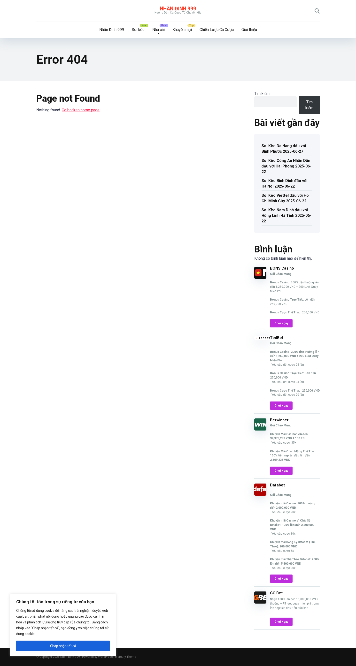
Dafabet (277, 485)
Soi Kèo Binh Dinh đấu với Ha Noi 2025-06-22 (284, 183)
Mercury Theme (125, 656)
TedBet (276, 337)
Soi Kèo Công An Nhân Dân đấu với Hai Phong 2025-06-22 (286, 166)
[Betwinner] (260, 429)
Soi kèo (138, 29)
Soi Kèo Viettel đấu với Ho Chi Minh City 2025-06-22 (285, 198)
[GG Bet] (260, 602)
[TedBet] (262, 338)
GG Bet (276, 593)
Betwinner (279, 420)
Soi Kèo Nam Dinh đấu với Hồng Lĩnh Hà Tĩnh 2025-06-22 (286, 215)
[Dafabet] (260, 494)
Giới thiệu (249, 29)
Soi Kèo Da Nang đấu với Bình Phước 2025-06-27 (284, 149)
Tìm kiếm (262, 93)
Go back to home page (81, 110)
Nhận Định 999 (178, 8)
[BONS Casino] (260, 277)
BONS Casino (282, 268)
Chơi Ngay (281, 323)
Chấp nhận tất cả (63, 646)
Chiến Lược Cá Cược (217, 29)
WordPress (105, 656)
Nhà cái (158, 29)
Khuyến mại (182, 29)
